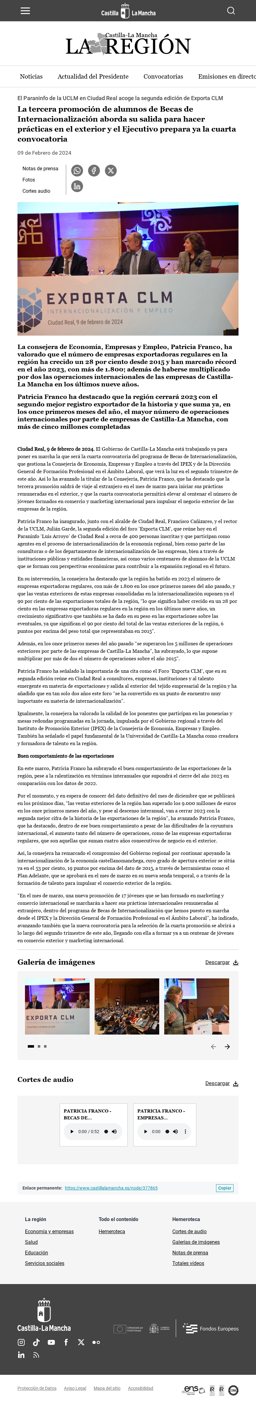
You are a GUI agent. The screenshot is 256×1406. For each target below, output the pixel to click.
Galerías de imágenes (196, 1242)
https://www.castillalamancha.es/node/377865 (111, 1187)
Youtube (51, 1342)
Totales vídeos (188, 1263)
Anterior (213, 1047)
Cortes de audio (189, 1231)
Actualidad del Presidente (93, 76)
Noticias (31, 76)
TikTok (36, 1342)
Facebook (66, 1342)
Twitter (81, 1342)
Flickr (96, 1342)
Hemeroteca (112, 1231)
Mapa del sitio (107, 1388)
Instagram (21, 1342)
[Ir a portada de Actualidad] (128, 46)
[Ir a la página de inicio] (128, 10)
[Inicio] (65, 1314)
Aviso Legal (75, 1388)
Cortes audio (36, 191)
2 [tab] (39, 1046)
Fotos (28, 180)
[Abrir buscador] (231, 10)
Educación (36, 1253)
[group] (93, 1125)
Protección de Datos (37, 1388)
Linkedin (21, 1355)
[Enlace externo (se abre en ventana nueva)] (210, 1390)
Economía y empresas (49, 1231)
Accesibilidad (140, 1388)
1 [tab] (31, 1046)
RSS (36, 1355)
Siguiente (227, 1047)
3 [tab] (45, 1046)
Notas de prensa (40, 169)
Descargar (217, 962)
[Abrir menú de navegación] (25, 10)
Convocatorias (163, 76)
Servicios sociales (44, 1263)
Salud (31, 1242)
